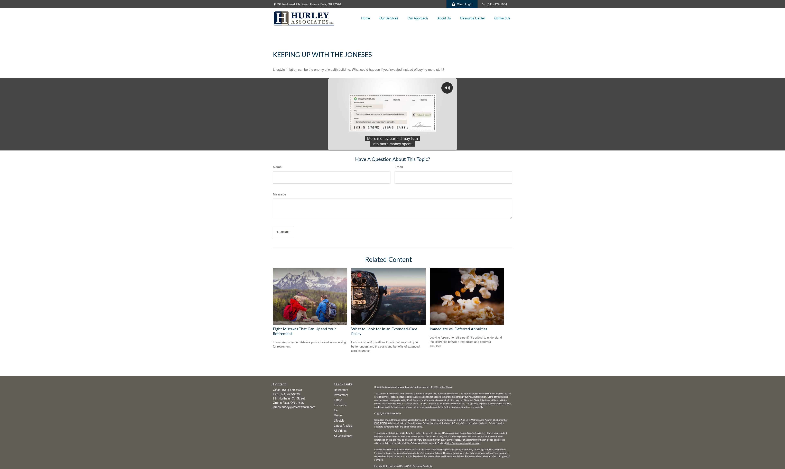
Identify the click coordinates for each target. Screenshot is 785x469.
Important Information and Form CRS (392, 466)
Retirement (341, 390)
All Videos (340, 431)
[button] (366, 18)
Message (279, 194)
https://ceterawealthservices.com (462, 443)
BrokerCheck (445, 386)
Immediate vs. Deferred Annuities (458, 329)
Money (338, 415)
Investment (341, 395)
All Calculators (343, 436)
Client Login (464, 4)
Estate (338, 400)
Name (277, 167)
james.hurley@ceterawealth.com (294, 407)
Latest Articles (343, 425)
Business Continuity (422, 466)
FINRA (377, 423)
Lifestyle (339, 420)
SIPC (384, 423)
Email (399, 167)
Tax (336, 410)
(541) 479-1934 (497, 4)
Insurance (340, 405)
